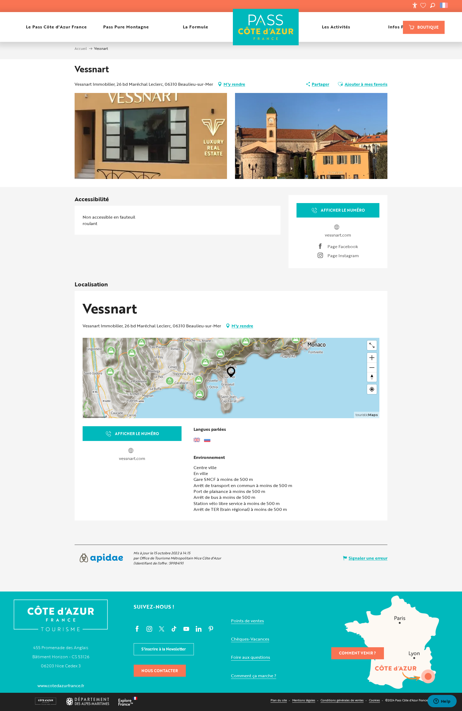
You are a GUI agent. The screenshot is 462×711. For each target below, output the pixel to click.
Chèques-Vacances (250, 639)
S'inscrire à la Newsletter (163, 649)
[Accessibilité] (414, 5)
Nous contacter (159, 670)
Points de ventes (247, 621)
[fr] (444, 5)
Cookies (374, 700)
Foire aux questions (250, 657)
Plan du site (279, 700)
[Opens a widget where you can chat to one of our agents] (442, 701)
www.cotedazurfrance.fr (60, 685)
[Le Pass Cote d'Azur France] (265, 27)
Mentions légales (303, 700)
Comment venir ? (357, 653)
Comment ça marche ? (253, 676)
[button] (432, 5)
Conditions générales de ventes (342, 700)
